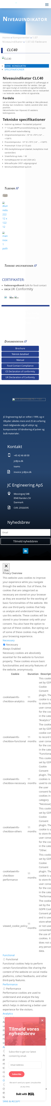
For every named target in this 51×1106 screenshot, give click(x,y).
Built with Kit (25, 1094)
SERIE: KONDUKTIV (15, 65)
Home (6, 37)
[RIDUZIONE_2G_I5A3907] (5, 197)
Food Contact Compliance (20, 365)
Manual (20, 359)
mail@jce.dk (32, 317)
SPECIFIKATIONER (14, 69)
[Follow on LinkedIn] (25, 551)
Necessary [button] (9, 640)
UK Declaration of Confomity (20, 377)
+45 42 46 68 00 (10, 317)
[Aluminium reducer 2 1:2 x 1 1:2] (5, 226)
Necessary (12, 644)
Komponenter (21, 37)
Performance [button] (10, 984)
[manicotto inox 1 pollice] (5, 248)
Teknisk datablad (20, 354)
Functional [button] (9, 955)
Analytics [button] (8, 1013)
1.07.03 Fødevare (36, 41)
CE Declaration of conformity (20, 371)
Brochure (20, 348)
